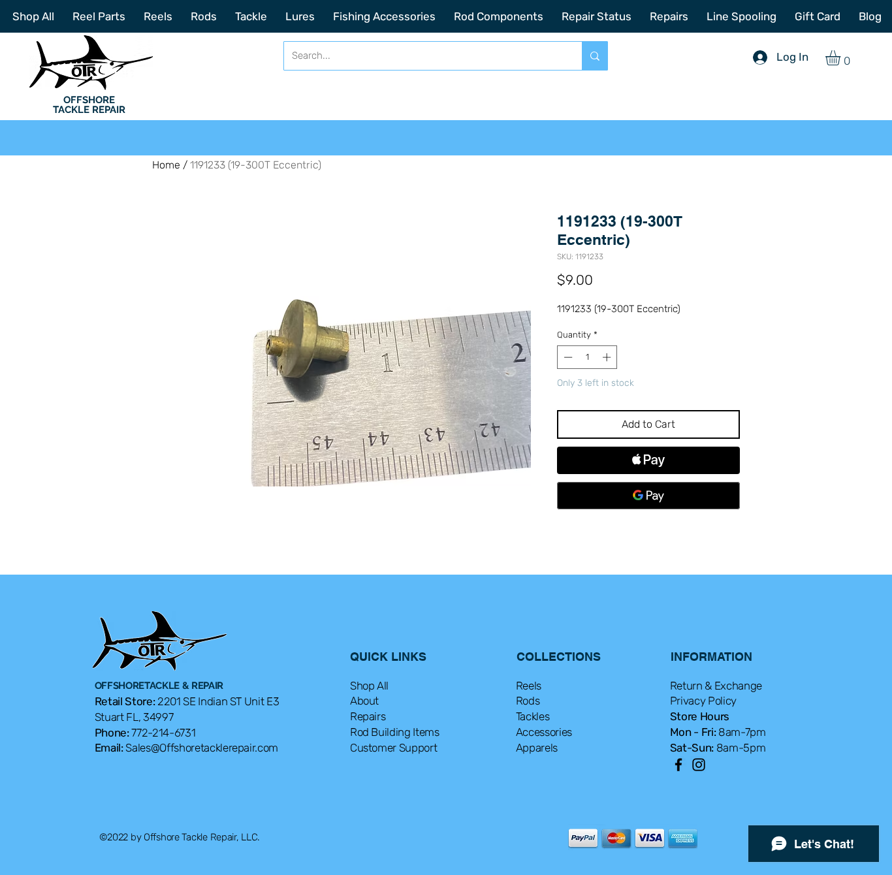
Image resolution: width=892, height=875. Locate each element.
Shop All (369, 685)
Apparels (537, 747)
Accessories (544, 732)
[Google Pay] (648, 495)
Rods (528, 700)
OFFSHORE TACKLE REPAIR (89, 105)
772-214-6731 (163, 732)
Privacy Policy (703, 700)
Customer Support (394, 747)
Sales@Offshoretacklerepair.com (201, 747)
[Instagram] (698, 764)
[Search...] (594, 56)
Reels (528, 685)
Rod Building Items (394, 732)
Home (166, 165)
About (364, 700)
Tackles (533, 716)
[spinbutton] (587, 357)
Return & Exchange (716, 685)
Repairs (368, 716)
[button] (841, 57)
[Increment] (608, 357)
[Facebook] (678, 764)
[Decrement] (567, 357)
